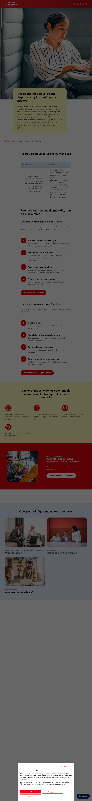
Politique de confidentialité (63, 766)
